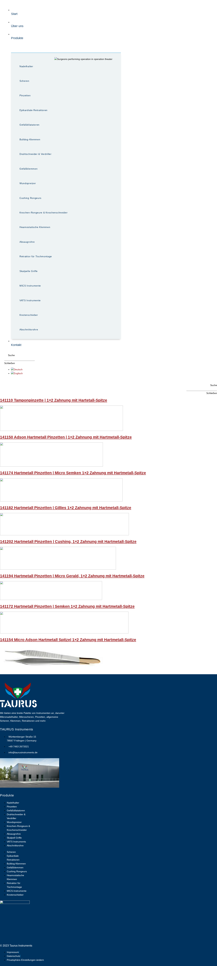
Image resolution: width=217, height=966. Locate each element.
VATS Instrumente (30, 300)
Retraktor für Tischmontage (35, 256)
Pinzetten (25, 95)
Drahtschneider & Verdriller (35, 154)
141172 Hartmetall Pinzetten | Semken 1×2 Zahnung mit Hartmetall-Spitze (67, 606)
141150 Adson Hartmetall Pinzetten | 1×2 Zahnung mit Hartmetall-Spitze (66, 437)
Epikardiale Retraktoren (33, 110)
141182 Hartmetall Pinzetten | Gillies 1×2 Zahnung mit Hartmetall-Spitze (65, 508)
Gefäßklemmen (28, 168)
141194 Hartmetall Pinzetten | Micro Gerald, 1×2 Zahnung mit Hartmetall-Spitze (72, 576)
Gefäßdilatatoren (29, 124)
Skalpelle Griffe (28, 271)
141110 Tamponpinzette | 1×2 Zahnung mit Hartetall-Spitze (53, 400)
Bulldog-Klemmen (29, 139)
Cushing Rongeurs (30, 198)
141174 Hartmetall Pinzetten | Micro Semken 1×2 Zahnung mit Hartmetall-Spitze (73, 473)
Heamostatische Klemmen (34, 227)
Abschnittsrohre (28, 329)
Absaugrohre (27, 241)
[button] (9, 355)
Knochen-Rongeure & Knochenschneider (43, 212)
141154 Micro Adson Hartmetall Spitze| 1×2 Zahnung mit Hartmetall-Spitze (68, 640)
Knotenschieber (28, 315)
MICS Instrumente (30, 285)
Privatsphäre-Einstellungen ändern (25, 960)
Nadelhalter (26, 66)
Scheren (24, 81)
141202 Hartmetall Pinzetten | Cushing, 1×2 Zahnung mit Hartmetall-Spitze (68, 541)
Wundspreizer (27, 183)
